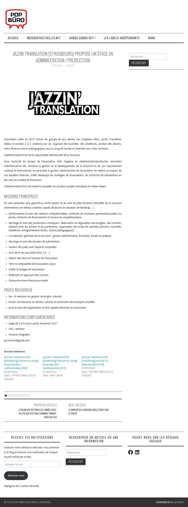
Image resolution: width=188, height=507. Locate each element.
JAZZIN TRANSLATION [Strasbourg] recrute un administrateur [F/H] (95, 361)
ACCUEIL (13, 38)
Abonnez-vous (16, 475)
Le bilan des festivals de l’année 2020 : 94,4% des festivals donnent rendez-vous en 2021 (38, 413)
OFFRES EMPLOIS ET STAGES (19, 395)
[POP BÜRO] (16, 18)
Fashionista (163, 502)
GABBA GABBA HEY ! (82, 38)
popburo (70, 65)
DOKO (151, 38)
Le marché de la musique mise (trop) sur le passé (89, 411)
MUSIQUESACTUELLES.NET (44, 38)
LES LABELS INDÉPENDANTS (122, 38)
